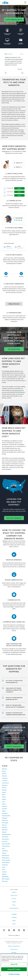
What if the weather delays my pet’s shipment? (15, 706)
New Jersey (5, 836)
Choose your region (13, 935)
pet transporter (17, 390)
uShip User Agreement (14, 946)
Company (14, 914)
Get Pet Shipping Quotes (14, 19)
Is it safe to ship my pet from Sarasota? (14, 681)
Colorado (4, 780)
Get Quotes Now (14, 349)
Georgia (4, 790)
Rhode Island (5, 857)
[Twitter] (14, 930)
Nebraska (4, 829)
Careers (14, 917)
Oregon (4, 853)
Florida (4, 787)
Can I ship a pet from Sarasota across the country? (14, 690)
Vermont (4, 872)
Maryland (4, 813)
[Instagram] (9, 930)
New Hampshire (6, 834)
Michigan (4, 818)
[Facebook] (4, 930)
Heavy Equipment (14, 908)
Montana (4, 827)
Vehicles (14, 892)
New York (4, 841)
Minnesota (5, 820)
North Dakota (6, 846)
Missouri (4, 825)
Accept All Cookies (14, 969)
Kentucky (4, 806)
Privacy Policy (14, 949)
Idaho (3, 794)
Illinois (4, 797)
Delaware (4, 785)
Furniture (14, 898)
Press (14, 920)
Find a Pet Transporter (14, 518)
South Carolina (6, 860)
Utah (3, 869)
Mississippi (5, 822)
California (4, 778)
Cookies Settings (14, 974)
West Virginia (5, 879)
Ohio (3, 848)
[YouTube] (19, 930)
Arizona (4, 773)
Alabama (4, 769)
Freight (14, 901)
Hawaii (4, 792)
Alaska (4, 771)
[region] (14, 965)
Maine (3, 811)
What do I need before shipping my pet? (14, 698)
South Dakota (5, 862)
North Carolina (6, 843)
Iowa (3, 801)
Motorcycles (14, 895)
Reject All (14, 964)
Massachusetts (6, 815)
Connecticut (5, 783)
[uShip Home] (5, 2)
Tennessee (5, 865)
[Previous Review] (5, 73)
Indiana (4, 799)
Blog (14, 923)
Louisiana (4, 808)
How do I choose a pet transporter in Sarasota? (15, 713)
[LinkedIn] (24, 930)
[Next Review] (22, 73)
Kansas (4, 804)
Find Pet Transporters (13, 746)
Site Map (14, 952)
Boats (14, 905)
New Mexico (5, 839)
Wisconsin (5, 881)
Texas (3, 867)
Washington (5, 876)
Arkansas (4, 776)
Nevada (4, 832)
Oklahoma (5, 850)
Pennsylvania (5, 855)
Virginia (4, 874)
